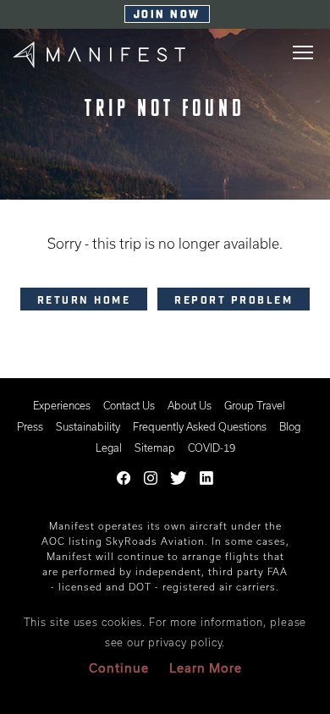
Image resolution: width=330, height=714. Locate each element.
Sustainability (88, 426)
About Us (190, 405)
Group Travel (254, 405)
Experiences (62, 405)
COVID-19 (211, 447)
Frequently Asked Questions (200, 426)
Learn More (205, 668)
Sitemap (155, 447)
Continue (119, 668)
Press (30, 426)
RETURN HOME (84, 301)
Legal (109, 447)
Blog (289, 426)
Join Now (167, 15)
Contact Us (129, 405)
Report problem (233, 301)
